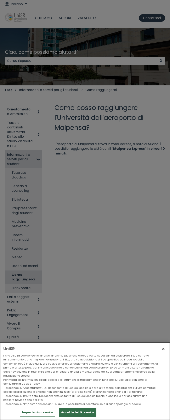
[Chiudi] (163, 348)
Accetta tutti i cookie (77, 412)
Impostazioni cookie (37, 412)
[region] (85, 381)
